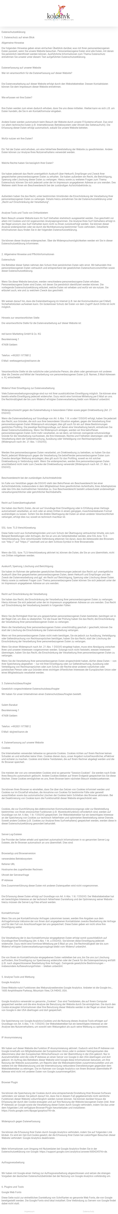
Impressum (29, 1211)
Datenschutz (88, 1211)
